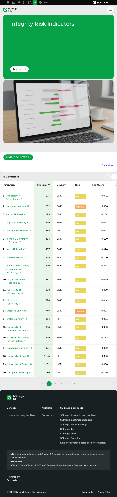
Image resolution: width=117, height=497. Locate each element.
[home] (10, 10)
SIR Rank (42, 184)
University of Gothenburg (14, 291)
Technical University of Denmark (17, 240)
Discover (18, 69)
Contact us (48, 415)
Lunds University (15, 249)
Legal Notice (88, 492)
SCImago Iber (67, 429)
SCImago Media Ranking (73, 424)
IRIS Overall (99, 184)
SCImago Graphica (70, 438)
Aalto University (15, 319)
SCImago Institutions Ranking (76, 419)
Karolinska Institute (16, 206)
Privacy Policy (103, 492)
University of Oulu (16, 356)
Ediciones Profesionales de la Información (83, 442)
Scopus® (12, 480)
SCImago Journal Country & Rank (78, 415)
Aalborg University (17, 310)
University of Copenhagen (13, 197)
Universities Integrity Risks (21, 415)
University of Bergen (18, 364)
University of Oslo (15, 257)
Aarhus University (15, 214)
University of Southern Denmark (17, 329)
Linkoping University (18, 348)
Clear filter (108, 165)
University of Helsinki (17, 230)
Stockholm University (13, 302)
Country (61, 184)
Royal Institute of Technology (16, 281)
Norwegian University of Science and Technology (17, 269)
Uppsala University (16, 222)
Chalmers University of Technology (18, 339)
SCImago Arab (68, 433)
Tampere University (17, 372)
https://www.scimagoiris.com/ (82, 465)
